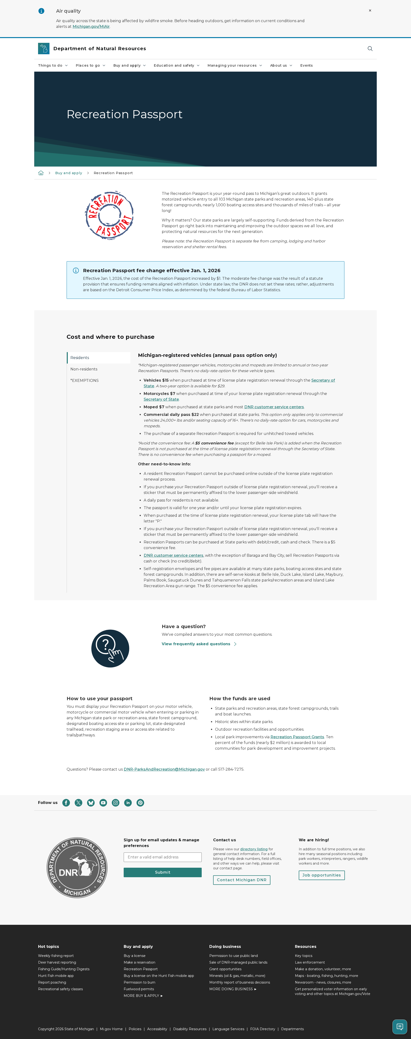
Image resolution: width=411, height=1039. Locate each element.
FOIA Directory (262, 1029)
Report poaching (52, 982)
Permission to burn (139, 982)
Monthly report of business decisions (239, 982)
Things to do (50, 65)
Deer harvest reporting (57, 962)
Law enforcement (310, 962)
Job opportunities (322, 875)
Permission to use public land (233, 956)
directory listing (254, 849)
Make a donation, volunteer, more (323, 969)
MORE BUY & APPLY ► (143, 996)
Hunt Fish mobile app (56, 976)
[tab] (98, 358)
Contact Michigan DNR (242, 880)
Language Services (228, 1029)
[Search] (370, 49)
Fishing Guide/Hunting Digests (63, 969)
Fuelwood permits (139, 989)
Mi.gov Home (111, 1029)
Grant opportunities (225, 969)
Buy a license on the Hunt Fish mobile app (159, 976)
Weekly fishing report (56, 956)
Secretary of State (161, 399)
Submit (163, 872)
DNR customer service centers (274, 407)
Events (306, 65)
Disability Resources (189, 1029)
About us (278, 65)
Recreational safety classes (60, 989)
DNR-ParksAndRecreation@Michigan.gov (164, 769)
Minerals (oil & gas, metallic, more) (237, 976)
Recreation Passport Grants (297, 737)
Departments (292, 1029)
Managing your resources (232, 65)
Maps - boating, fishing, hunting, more (326, 976)
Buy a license (135, 956)
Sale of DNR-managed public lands (238, 962)
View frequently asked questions (196, 644)
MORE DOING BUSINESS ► (233, 989)
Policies (135, 1029)
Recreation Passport (141, 969)
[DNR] (41, 173)
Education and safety (174, 65)
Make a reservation (139, 962)
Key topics (303, 956)
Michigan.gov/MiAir (91, 26)
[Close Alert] (370, 10)
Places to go (88, 65)
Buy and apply (127, 65)
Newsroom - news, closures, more (323, 982)
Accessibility (157, 1029)
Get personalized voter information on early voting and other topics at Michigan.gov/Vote (332, 991)
